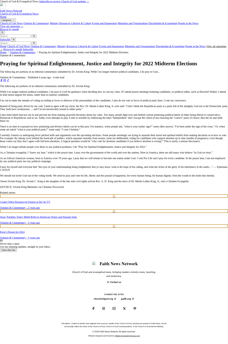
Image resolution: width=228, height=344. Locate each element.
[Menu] (13, 39)
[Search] (2, 32)
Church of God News (11, 23)
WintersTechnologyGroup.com (127, 336)
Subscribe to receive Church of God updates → (64, 1)
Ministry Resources (60, 23)
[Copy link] (8, 80)
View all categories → (11, 26)
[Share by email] (4, 80)
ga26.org (126, 298)
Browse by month (9, 29)
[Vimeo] (134, 308)
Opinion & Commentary (36, 23)
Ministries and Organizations (133, 23)
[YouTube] (114, 308)
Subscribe (5, 39)
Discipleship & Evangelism (163, 23)
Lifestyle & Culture (81, 23)
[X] (124, 308)
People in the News (188, 23)
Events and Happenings (104, 23)
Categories (6, 20)
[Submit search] (34, 36)
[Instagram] (103, 308)
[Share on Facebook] (1, 80)
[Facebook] (93, 308)
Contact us (115, 282)
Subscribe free (8, 250)
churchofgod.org (103, 298)
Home (3, 16)
